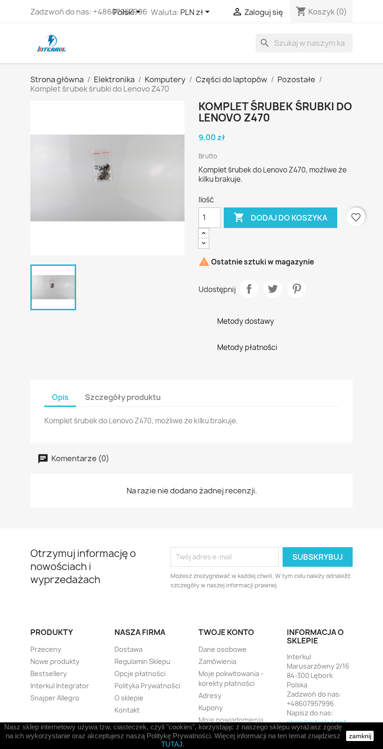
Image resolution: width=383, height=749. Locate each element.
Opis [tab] (60, 397)
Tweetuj (272, 288)
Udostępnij (249, 288)
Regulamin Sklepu (142, 661)
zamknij (360, 736)
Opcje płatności (139, 673)
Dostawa (128, 649)
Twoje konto (226, 632)
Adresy (210, 695)
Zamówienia (217, 661)
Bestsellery (48, 673)
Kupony (211, 707)
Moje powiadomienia (231, 719)
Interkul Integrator (59, 685)
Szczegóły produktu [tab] (123, 397)
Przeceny (45, 649)
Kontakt (127, 710)
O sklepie (128, 697)
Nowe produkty (54, 661)
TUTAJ (172, 744)
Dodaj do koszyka (280, 217)
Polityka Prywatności (147, 685)
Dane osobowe (223, 649)
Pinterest (296, 288)
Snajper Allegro (54, 697)
